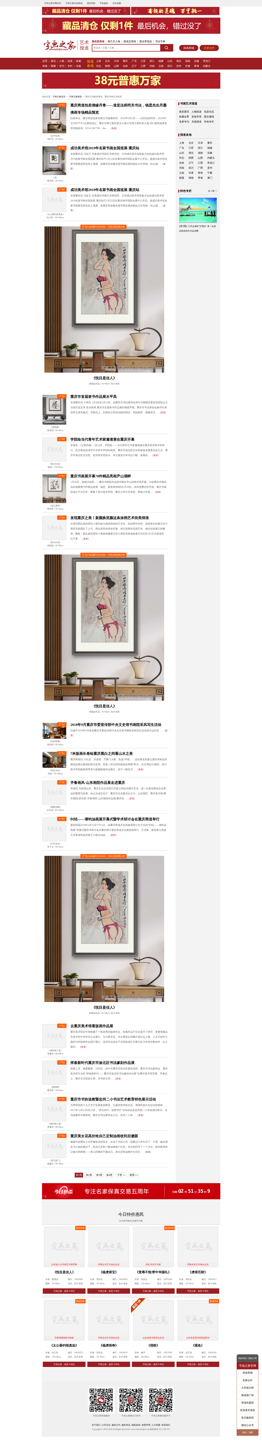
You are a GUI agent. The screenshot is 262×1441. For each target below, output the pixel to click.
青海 (196, 66)
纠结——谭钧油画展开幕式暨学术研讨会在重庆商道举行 (115, 824)
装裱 (44, 66)
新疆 (181, 178)
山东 (169, 61)
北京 (107, 61)
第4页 (109, 1180)
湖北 (178, 61)
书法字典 (160, 41)
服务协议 (126, 1430)
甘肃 (187, 66)
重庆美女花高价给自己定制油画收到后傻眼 (104, 1141)
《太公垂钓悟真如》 (64, 1350)
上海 (98, 61)
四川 (169, 66)
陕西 (107, 66)
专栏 (70, 66)
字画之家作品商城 (74, 3)
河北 (98, 66)
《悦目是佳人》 (64, 1277)
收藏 (78, 61)
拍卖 (70, 61)
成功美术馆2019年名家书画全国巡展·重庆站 (104, 148)
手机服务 (104, 3)
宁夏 (209, 173)
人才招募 (156, 1430)
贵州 (178, 66)
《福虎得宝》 (108, 1277)
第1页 (79, 1180)
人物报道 (197, 111)
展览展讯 (184, 111)
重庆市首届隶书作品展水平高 (93, 402)
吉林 (125, 66)
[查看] (114, 128)
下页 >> (121, 1180)
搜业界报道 (145, 41)
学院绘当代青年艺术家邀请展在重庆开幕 (102, 444)
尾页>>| (134, 1180)
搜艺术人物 (114, 41)
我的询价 (242, 1358)
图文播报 (209, 116)
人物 (61, 61)
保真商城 (188, 48)
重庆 (125, 61)
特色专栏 (209, 121)
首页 (44, 61)
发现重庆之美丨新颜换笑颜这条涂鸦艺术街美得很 (109, 523)
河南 (152, 66)
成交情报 (91, 3)
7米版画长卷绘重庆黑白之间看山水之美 (101, 759)
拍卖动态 (209, 111)
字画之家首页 (59, 96)
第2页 (89, 1180)
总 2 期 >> (212, 191)
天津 (116, 61)
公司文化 (106, 1430)
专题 (78, 66)
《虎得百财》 (197, 1277)
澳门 (209, 178)
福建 (160, 61)
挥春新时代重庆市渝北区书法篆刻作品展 (102, 1068)
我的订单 (252, 1358)
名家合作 (209, 48)
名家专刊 (184, 121)
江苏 (143, 61)
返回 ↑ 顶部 (247, 1432)
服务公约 (116, 1430)
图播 (53, 66)
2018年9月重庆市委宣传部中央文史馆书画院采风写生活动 (115, 730)
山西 (116, 66)
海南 (191, 178)
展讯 (53, 61)
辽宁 (134, 66)
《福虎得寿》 (108, 1350)
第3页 (99, 1180)
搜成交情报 (130, 41)
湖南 (187, 61)
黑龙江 (206, 61)
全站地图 (116, 3)
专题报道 (197, 121)
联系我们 (166, 1430)
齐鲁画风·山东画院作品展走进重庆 (97, 788)
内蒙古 (206, 66)
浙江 (152, 61)
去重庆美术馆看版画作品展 (91, 1031)
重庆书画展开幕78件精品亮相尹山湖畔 (100, 481)
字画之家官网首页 (52, 3)
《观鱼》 (197, 1350)
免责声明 (146, 1430)
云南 (160, 66)
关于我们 (96, 1430)
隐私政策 (136, 1430)
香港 (200, 178)
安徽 (196, 61)
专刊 (61, 66)
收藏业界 (184, 116)
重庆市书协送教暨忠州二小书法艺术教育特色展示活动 (113, 1105)
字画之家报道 (75, 96)
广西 (200, 168)
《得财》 (153, 1350)
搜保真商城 (98, 41)
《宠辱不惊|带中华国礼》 (153, 1277)
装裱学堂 (197, 116)
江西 (143, 66)
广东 (134, 61)
